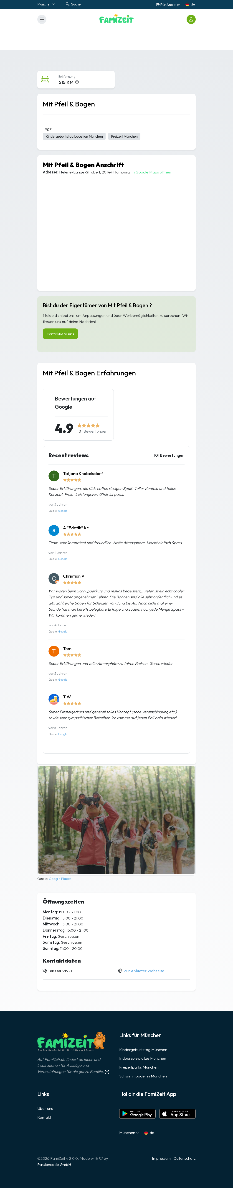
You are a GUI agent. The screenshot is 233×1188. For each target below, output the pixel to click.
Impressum (161, 1158)
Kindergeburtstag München (143, 1049)
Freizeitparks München (139, 1067)
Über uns (45, 1108)
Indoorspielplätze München (142, 1058)
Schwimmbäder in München (143, 1076)
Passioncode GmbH (54, 1164)
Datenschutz (184, 1158)
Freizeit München (124, 136)
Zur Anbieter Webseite (144, 970)
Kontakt (44, 1117)
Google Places (60, 878)
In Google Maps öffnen (151, 172)
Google (62, 510)
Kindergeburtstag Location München (74, 136)
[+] (107, 1071)
